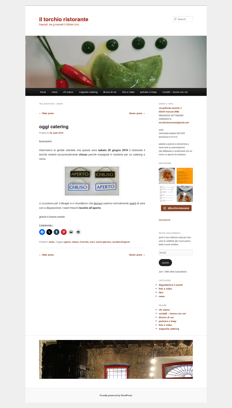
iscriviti (165, 262)
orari (92, 241)
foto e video (128, 92)
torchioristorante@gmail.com (174, 122)
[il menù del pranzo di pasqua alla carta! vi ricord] (185, 176)
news (51, 241)
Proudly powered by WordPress (116, 395)
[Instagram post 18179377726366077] (167, 194)
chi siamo (68, 92)
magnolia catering (88, 92)
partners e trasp (148, 92)
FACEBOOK (164, 220)
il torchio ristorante (63, 19)
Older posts (46, 113)
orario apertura (103, 241)
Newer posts (137, 113)
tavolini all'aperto (121, 241)
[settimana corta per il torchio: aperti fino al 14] (167, 176)
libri (161, 292)
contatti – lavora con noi (175, 92)
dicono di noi (109, 92)
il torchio (84, 241)
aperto (67, 241)
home (43, 92)
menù (54, 92)
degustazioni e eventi (171, 284)
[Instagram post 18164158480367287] (185, 194)
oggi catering (54, 126)
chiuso (75, 241)
